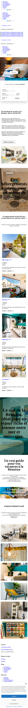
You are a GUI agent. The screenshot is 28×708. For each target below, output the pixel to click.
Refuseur (14, 700)
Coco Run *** (6, 379)
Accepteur (14, 696)
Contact (4, 7)
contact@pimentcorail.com (7, 649)
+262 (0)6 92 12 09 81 (6, 25)
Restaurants (6, 678)
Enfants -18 (4, 97)
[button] (26, 683)
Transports (6, 677)
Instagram (3, 661)
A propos (5, 6)
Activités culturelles (8, 681)
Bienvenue (5, 1)
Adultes (18, 93)
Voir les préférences (14, 703)
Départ (4, 93)
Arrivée (4, 89)
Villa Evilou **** (7, 260)
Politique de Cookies (9, 706)
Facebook (3, 659)
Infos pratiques (6, 5)
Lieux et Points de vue (8, 680)
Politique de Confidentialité (17, 706)
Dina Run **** (6, 299)
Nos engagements (6, 4)
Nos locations (6, 2)
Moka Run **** (6, 339)
